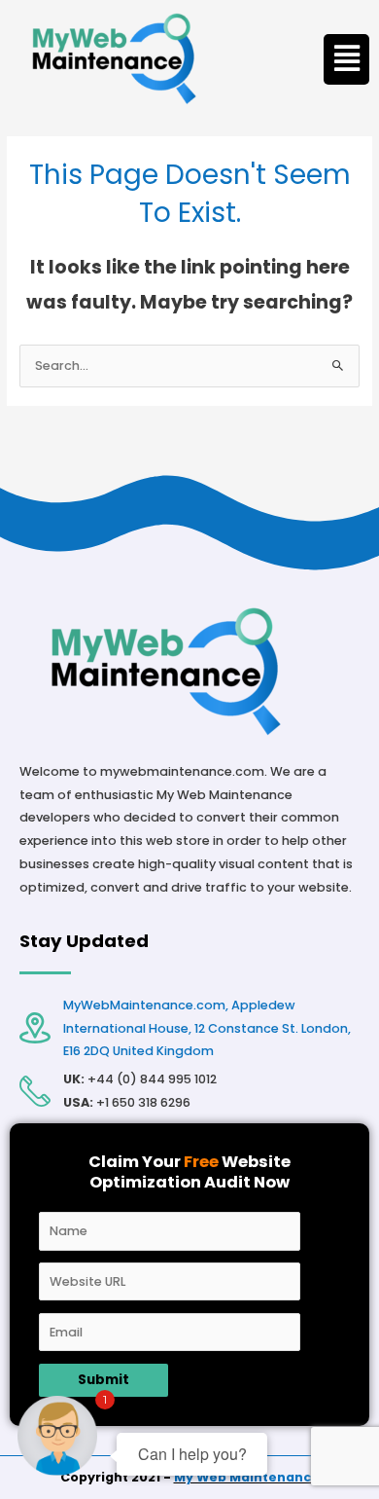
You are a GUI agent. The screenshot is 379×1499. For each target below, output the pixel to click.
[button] (346, 59)
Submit (103, 1380)
